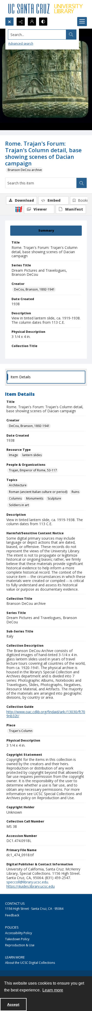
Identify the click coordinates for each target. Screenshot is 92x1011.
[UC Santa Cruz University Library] (46, 9)
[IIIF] (19, 209)
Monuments (34, 498)
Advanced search (20, 43)
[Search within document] (81, 183)
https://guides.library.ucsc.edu (30, 886)
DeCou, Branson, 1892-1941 (34, 289)
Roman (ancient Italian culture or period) (38, 492)
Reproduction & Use (19, 945)
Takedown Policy (17, 939)
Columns (15, 498)
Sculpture (54, 498)
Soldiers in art (19, 505)
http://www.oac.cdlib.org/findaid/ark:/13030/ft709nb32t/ (45, 713)
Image (13, 455)
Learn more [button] (52, 990)
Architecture (18, 485)
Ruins (75, 492)
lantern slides (32, 455)
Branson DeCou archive (25, 170)
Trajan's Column (20, 731)
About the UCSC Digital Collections (30, 963)
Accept (13, 1004)
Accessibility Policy (18, 933)
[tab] (46, 230)
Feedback (12, 915)
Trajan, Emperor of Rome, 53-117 (33, 470)
